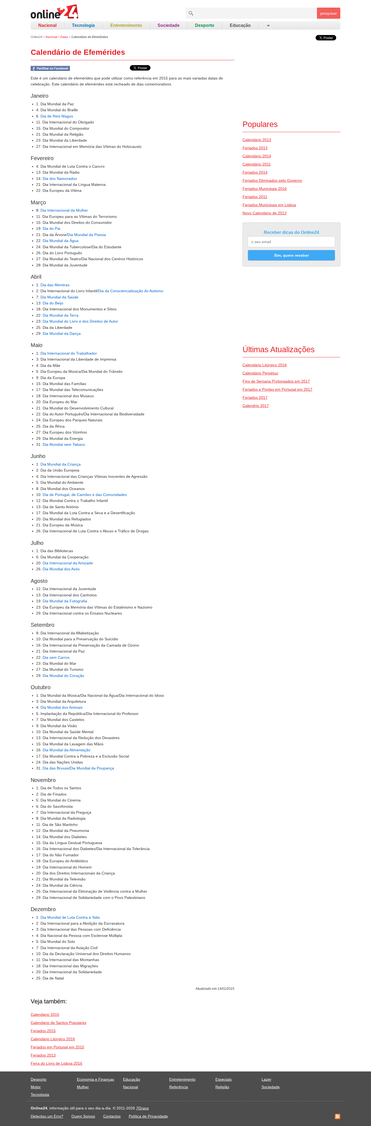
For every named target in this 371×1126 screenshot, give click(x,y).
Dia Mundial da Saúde (59, 297)
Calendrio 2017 (256, 405)
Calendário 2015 (45, 1014)
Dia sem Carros (56, 657)
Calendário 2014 (257, 156)
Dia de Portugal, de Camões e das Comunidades (85, 494)
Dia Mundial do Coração (63, 675)
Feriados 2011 (255, 197)
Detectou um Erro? (47, 1116)
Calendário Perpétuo (260, 373)
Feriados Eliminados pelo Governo (272, 180)
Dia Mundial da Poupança (92, 768)
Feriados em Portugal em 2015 (57, 1047)
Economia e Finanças (95, 1079)
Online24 (36, 37)
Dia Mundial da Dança (62, 333)
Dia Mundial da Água (60, 240)
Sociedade (169, 25)
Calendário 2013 (257, 140)
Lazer (266, 1079)
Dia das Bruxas (56, 768)
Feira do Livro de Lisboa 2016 (56, 1063)
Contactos (112, 1116)
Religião (222, 1087)
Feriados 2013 (43, 1055)
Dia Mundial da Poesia (86, 235)
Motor (36, 1087)
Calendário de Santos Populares (58, 1022)
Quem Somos (83, 1116)
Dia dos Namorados (60, 178)
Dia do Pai (51, 228)
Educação (240, 25)
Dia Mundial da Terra (60, 315)
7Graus (142, 1108)
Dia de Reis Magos (56, 116)
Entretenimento (126, 25)
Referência (178, 1087)
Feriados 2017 (255, 397)
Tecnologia (83, 25)
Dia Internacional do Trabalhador (68, 353)
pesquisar (328, 13)
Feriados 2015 (43, 1031)
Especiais (223, 1079)
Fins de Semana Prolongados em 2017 (276, 381)
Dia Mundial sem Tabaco (64, 444)
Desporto (204, 25)
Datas (64, 37)
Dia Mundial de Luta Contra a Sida (70, 917)
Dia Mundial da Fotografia (65, 601)
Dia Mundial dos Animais (61, 707)
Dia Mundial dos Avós (61, 569)
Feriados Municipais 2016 (265, 188)
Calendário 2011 (257, 164)
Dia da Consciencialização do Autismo (130, 291)
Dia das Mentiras (55, 285)
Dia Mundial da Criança (60, 464)
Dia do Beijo (53, 303)
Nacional (47, 25)
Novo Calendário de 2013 (265, 213)
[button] (268, 25)
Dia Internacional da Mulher (64, 210)
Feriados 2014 (255, 172)
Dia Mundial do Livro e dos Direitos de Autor (80, 321)
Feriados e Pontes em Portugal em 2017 (277, 389)
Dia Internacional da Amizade (68, 563)
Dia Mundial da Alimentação (66, 750)
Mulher (83, 1087)
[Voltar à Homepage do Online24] (55, 12)
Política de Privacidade (148, 1116)
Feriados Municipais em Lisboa (269, 205)
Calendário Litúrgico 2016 (53, 1039)
